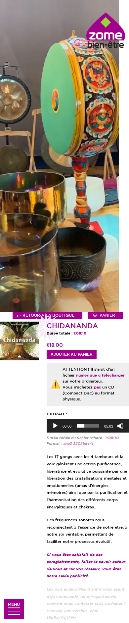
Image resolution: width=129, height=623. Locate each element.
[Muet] (120, 426)
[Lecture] (55, 426)
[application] (88, 426)
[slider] (88, 426)
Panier (107, 315)
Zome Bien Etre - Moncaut (105, 30)
